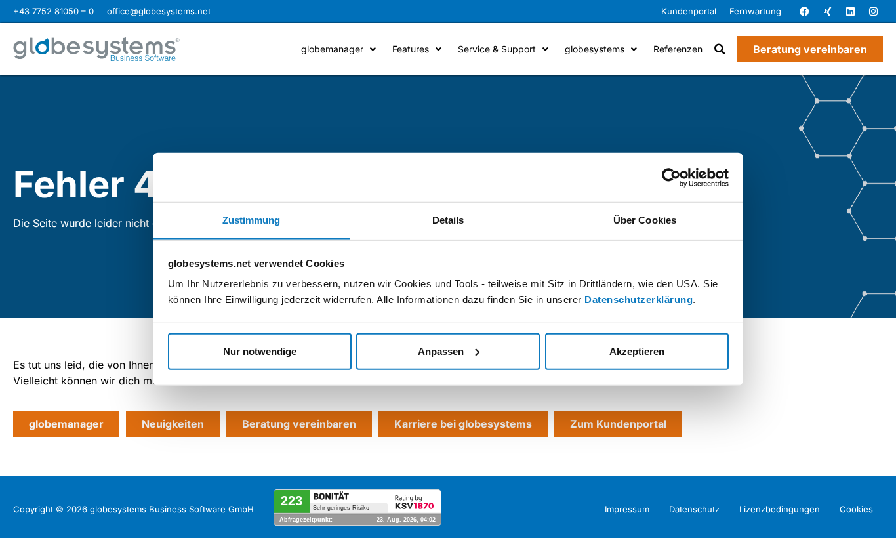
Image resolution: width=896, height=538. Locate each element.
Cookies (856, 509)
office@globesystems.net (159, 11)
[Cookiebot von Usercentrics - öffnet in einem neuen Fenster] (671, 177)
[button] (720, 49)
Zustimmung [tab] (251, 220)
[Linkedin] (850, 12)
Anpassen (441, 350)
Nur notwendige (259, 350)
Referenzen (678, 48)
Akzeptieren (636, 350)
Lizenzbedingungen (779, 509)
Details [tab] (448, 220)
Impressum (627, 509)
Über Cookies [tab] (644, 220)
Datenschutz (694, 509)
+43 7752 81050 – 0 (53, 11)
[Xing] (827, 12)
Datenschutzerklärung (638, 299)
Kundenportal (688, 11)
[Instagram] (873, 12)
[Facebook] (804, 12)
